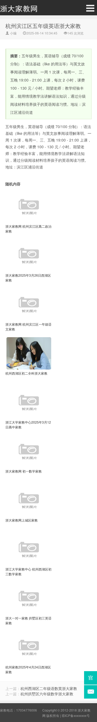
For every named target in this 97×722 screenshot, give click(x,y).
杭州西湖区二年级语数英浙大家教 (48, 688)
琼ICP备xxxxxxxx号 (76, 715)
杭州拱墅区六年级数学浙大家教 (46, 693)
